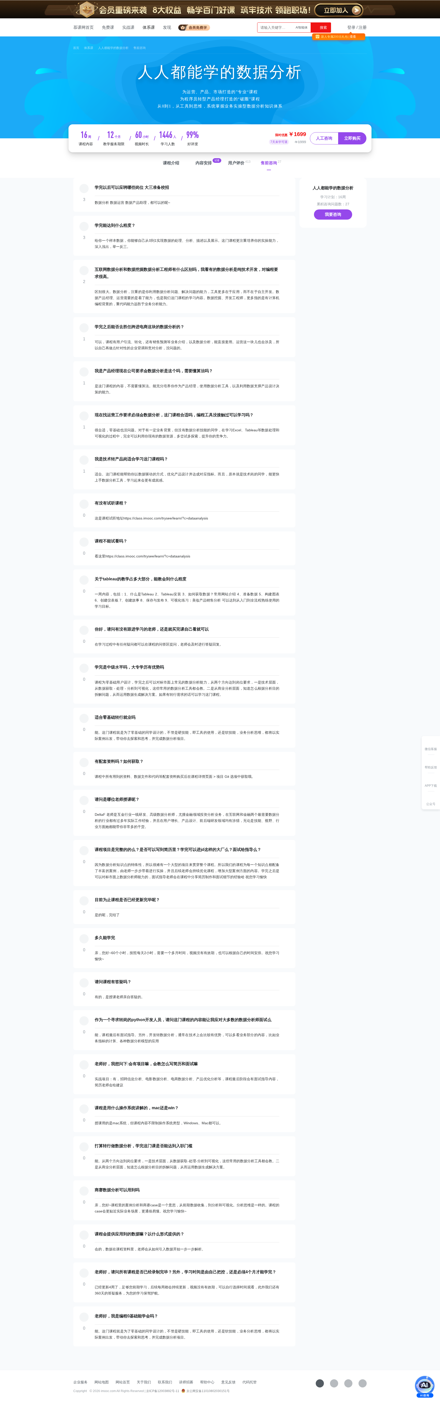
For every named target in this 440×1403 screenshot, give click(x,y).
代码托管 (249, 1382)
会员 (196, 26)
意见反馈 (228, 1382)
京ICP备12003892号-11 (162, 1391)
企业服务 (80, 1382)
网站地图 (101, 1382)
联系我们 (165, 1382)
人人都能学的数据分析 (113, 48)
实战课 (128, 27)
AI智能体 (302, 27)
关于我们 (144, 1382)
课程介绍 (171, 163)
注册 (363, 27)
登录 (351, 27)
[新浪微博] (348, 1383)
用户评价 (236, 163)
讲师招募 (186, 1382)
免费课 (108, 27)
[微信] (334, 1383)
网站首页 (123, 1382)
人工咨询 (324, 138)
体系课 (149, 27)
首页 (76, 48)
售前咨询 (269, 163)
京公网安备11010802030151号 (208, 1391)
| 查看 (352, 36)
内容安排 (204, 163)
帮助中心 (207, 1382)
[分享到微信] (341, 45)
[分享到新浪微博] (352, 45)
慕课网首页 (83, 27)
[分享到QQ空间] (359, 45)
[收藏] (320, 1383)
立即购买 (352, 138)
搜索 (323, 27)
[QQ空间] (363, 1383)
